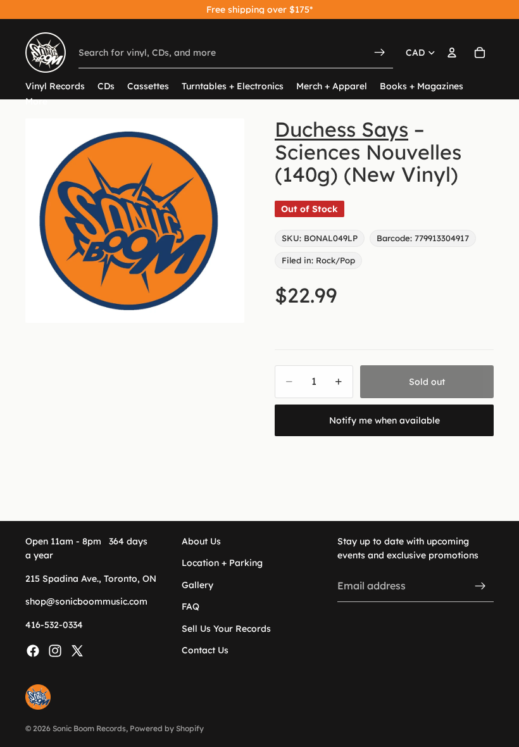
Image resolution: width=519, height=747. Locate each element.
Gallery (197, 585)
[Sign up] (480, 585)
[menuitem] (36, 101)
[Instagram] (55, 650)
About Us (201, 541)
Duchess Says (341, 129)
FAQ (190, 606)
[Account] (452, 52)
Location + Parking (222, 562)
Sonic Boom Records (89, 728)
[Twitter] (77, 650)
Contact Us (205, 650)
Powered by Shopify (167, 728)
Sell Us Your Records (226, 628)
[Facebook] (33, 650)
